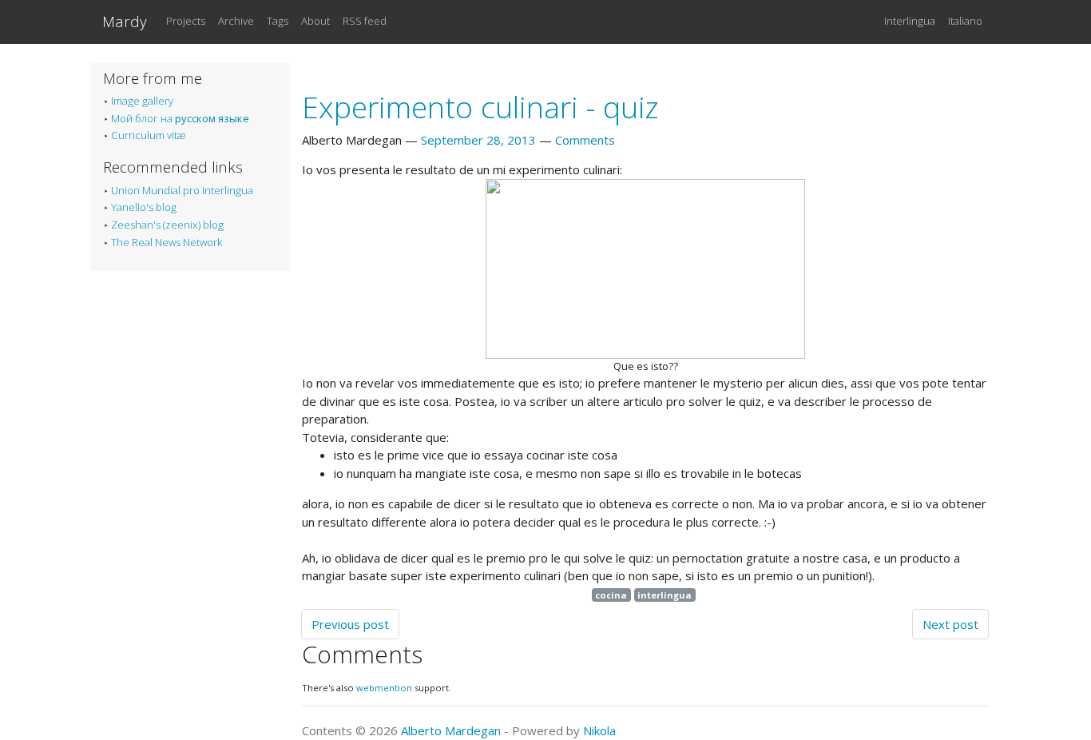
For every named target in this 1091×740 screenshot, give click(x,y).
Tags (277, 21)
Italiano (965, 21)
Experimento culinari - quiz (480, 106)
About (315, 21)
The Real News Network (166, 242)
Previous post (350, 624)
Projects (185, 21)
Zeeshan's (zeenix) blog (167, 224)
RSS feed (365, 21)
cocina (611, 595)
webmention (384, 688)
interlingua (664, 595)
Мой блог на (180, 118)
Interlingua (909, 21)
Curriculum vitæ (148, 135)
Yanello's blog (144, 207)
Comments (585, 140)
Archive (236, 21)
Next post (950, 624)
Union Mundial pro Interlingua (182, 190)
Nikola (599, 730)
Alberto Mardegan (451, 730)
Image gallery (142, 100)
